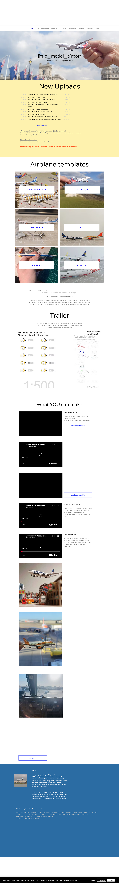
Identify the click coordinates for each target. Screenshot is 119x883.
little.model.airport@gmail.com (28, 818)
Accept (111, 880)
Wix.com (43, 809)
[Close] (117, 880)
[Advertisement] (59, 13)
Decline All (102, 880)
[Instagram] (96, 812)
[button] (59, 359)
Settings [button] (93, 880)
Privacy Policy (73, 880)
